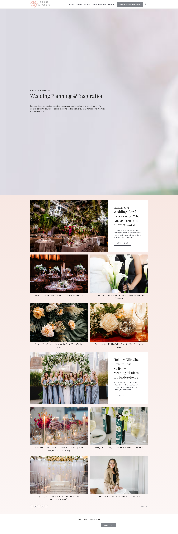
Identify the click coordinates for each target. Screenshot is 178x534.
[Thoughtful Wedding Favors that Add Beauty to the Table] (119, 426)
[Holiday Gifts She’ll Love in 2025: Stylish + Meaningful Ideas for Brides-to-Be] (69, 378)
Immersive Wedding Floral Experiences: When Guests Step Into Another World (127, 216)
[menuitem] (71, 4)
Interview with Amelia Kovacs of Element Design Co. (119, 496)
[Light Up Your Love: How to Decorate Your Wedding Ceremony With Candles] (59, 475)
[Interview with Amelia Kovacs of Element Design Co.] (119, 475)
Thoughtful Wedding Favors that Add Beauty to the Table (119, 447)
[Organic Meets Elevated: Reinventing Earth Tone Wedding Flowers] (59, 322)
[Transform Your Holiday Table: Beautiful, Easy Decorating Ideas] (119, 322)
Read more (122, 243)
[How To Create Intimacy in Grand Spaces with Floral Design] (59, 273)
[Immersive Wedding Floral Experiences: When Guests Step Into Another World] (69, 226)
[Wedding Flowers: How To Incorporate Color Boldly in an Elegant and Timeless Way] (59, 426)
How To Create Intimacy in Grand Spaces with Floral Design (59, 295)
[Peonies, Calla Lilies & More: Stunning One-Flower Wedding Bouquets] (119, 273)
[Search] (146, 4)
